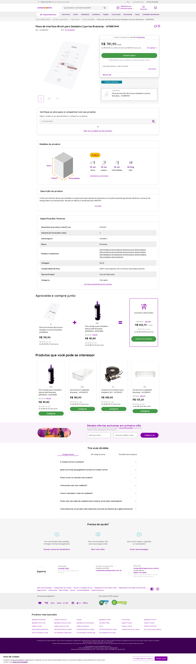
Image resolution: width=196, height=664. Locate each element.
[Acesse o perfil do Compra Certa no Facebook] (152, 590)
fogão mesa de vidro (61, 626)
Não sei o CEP (107, 74)
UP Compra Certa (98, 454)
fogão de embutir (83, 626)
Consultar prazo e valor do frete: (115, 66)
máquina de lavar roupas (130, 629)
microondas (126, 620)
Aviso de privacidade (44, 588)
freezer (79, 620)
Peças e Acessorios (60, 19)
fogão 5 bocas (149, 623)
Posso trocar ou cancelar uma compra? (76, 478)
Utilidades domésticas (151, 14)
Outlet (75, 14)
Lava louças (116, 14)
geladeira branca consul (62, 623)
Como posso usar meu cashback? (73, 485)
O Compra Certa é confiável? (72, 462)
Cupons (72, 590)
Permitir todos (161, 658)
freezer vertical (127, 626)
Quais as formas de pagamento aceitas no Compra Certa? (84, 470)
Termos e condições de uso (82, 588)
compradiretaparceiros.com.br (146, 568)
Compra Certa (68, 454)
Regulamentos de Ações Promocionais (132, 588)
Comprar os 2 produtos (143, 339)
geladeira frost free (38, 623)
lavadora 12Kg (104, 623)
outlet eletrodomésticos (40, 629)
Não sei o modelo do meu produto (98, 131)
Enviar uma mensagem (139, 549)
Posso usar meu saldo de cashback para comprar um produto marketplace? (91, 501)
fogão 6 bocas (37, 626)
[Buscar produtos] (105, 7)
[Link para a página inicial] (43, 19)
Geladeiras (85, 14)
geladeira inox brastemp (85, 623)
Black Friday (63, 590)
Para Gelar (75, 19)
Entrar (125, 8)
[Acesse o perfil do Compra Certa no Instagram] (157, 590)
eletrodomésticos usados (63, 629)
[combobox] (85, 8)
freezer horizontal (150, 626)
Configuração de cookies (143, 658)
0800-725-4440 (140, 573)
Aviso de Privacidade (126, 428)
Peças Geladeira (88, 19)
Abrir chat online (98, 549)
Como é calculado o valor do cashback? (76, 493)
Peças (137, 14)
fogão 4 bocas (127, 623)
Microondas (128, 14)
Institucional (52, 590)
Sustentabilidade (83, 590)
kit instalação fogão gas (62, 633)
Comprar (51, 413)
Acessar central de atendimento (57, 549)
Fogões (106, 14)
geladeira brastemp (39, 620)
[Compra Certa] (44, 8)
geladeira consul (105, 620)
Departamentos (49, 15)
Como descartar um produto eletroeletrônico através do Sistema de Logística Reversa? (96, 509)
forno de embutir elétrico (152, 629)
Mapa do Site (41, 590)
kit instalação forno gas (107, 633)
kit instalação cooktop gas (86, 633)
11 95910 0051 (63, 569)
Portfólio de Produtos (128, 454)
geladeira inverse (150, 620)
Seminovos (66, 14)
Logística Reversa (97, 590)
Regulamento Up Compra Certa (106, 588)
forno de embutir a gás (40, 633)
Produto (95, 155)
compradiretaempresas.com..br (108, 570)
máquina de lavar (60, 620)
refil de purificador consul (108, 629)
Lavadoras (96, 14)
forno (101, 626)
